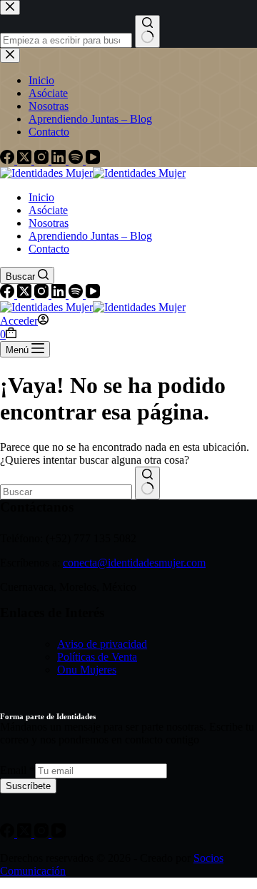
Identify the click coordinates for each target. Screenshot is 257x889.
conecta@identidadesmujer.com (134, 563)
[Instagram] (42, 294)
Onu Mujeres (86, 670)
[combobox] (66, 491)
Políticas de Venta (97, 657)
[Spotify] (77, 294)
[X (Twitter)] (25, 294)
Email (17, 770)
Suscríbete (28, 786)
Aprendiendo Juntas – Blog (90, 236)
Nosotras (49, 223)
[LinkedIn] (60, 294)
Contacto (49, 249)
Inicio (41, 197)
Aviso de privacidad (102, 644)
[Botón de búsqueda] (147, 483)
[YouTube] (93, 294)
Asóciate (48, 210)
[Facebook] (8, 294)
